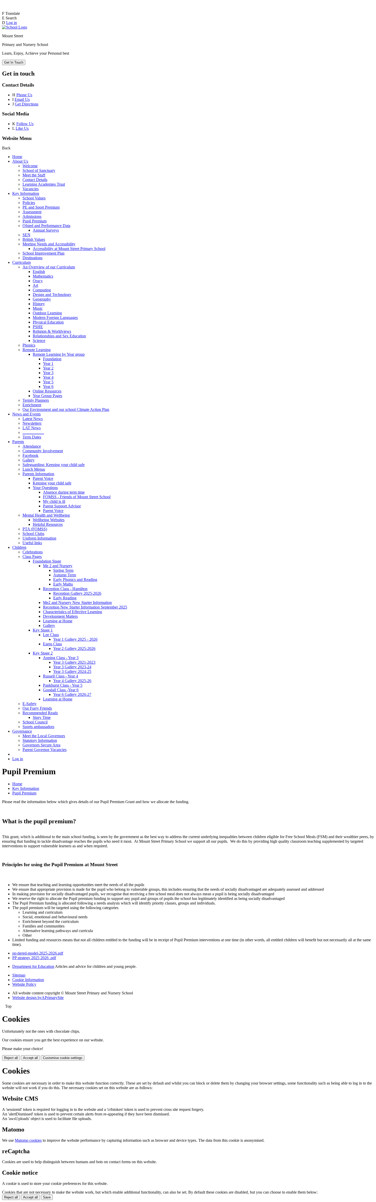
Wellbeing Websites (48, 520)
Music (38, 308)
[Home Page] (14, 27)
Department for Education (33, 966)
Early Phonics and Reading (75, 579)
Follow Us (25, 124)
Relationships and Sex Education (59, 336)
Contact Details (35, 179)
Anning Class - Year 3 (61, 658)
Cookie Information (28, 980)
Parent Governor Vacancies (45, 749)
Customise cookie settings (62, 1058)
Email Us (22, 99)
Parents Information (38, 474)
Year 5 (48, 382)
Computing (42, 290)
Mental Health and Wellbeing (46, 515)
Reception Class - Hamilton (65, 589)
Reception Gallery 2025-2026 (77, 593)
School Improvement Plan (43, 253)
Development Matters (60, 616)
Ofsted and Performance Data (46, 225)
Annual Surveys (46, 230)
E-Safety (30, 703)
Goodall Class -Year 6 (61, 690)
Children (19, 547)
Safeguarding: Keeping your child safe (54, 464)
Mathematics (43, 276)
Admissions (32, 216)
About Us (20, 161)
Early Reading (64, 598)
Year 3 (48, 373)
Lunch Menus (34, 469)
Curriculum (21, 262)
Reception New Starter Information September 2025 (85, 607)
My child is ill (54, 501)
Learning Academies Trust (44, 184)
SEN (26, 235)
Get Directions (26, 104)
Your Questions (45, 487)
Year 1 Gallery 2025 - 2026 (75, 639)
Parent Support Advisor (62, 506)
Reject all (11, 1058)
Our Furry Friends (37, 708)
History (39, 304)
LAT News (32, 428)
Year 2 (48, 368)
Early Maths (63, 584)
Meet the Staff (34, 175)
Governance (22, 731)
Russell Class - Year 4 (60, 676)
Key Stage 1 (43, 630)
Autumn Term (64, 575)
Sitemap (18, 975)
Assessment (32, 212)
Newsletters (32, 423)
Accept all (30, 1058)
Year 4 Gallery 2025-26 (72, 681)
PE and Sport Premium (41, 207)
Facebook (30, 455)
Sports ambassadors (38, 726)
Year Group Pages (47, 396)
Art (35, 285)
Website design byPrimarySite (38, 997)
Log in (11, 22)
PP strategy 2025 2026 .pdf (34, 958)
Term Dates (32, 437)
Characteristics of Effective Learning (72, 612)
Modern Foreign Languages (55, 317)
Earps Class (52, 644)
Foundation (52, 359)
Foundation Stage (47, 561)
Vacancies (31, 189)
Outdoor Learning (47, 313)
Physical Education (48, 322)
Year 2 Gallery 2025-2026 (74, 648)
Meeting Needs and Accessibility (49, 244)
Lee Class (51, 635)
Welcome (30, 166)
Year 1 (48, 363)
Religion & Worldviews (52, 331)
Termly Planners (36, 400)
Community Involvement (43, 451)
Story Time (42, 717)
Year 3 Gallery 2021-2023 (74, 662)
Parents (18, 441)
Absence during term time (64, 492)
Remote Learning (37, 350)
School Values (34, 198)
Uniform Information (39, 538)
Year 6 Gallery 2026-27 (72, 694)
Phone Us (24, 95)
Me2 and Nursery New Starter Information (77, 602)
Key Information (25, 193)
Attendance (32, 446)
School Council (35, 722)
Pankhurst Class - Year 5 (62, 685)
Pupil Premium (35, 221)
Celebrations (33, 552)
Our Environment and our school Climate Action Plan (66, 409)
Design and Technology (52, 294)
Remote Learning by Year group (59, 354)
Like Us (22, 128)
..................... (33, 432)
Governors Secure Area (41, 745)
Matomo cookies (28, 1140)
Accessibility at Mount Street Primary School (69, 248)
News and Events (26, 414)
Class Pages (32, 556)
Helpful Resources (48, 524)
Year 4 (48, 377)
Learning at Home (57, 621)
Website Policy (24, 984)
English (39, 271)
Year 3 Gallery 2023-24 (72, 667)
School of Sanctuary (39, 170)
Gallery (29, 460)
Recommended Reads (40, 713)
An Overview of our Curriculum (49, 267)
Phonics (29, 345)
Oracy (38, 281)
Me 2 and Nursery (57, 566)
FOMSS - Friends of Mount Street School (76, 497)
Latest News (33, 418)
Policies (29, 202)
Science (39, 340)
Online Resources (47, 391)
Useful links (32, 543)
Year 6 (48, 386)
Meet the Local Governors (44, 736)
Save (47, 1197)
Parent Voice (43, 478)
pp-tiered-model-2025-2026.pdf (37, 953)
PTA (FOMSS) (35, 529)
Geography (42, 299)
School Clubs (33, 533)
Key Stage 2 (43, 653)
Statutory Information (40, 740)
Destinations (32, 258)
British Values (34, 239)
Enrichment (32, 405)
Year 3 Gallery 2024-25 (72, 671)
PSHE (38, 327)
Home (17, 156)
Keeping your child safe (52, 483)
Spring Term (63, 570)
